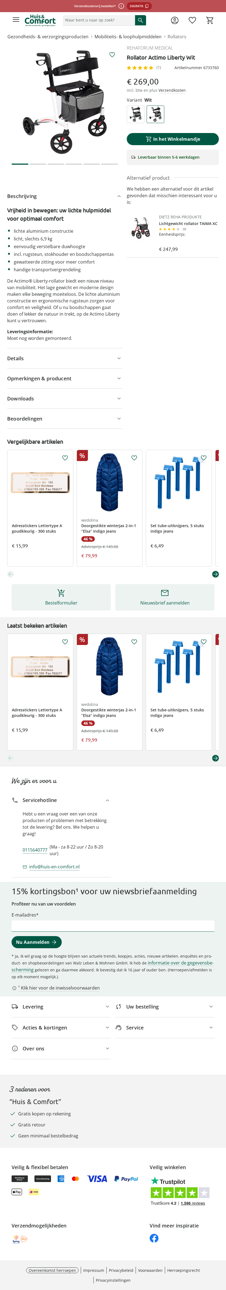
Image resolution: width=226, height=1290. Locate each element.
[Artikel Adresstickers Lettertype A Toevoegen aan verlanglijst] (65, 458)
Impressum (93, 1270)
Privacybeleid (121, 1270)
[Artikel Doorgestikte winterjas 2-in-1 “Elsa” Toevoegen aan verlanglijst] (134, 458)
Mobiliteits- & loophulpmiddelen (128, 37)
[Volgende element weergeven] (215, 574)
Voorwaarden (150, 1270)
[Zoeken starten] (140, 20)
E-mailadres (24, 915)
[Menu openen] (16, 20)
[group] (64, 102)
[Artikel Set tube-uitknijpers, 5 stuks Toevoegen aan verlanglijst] (203, 458)
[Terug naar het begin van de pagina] (220, 1251)
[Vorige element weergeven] (10, 574)
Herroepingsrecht (183, 1270)
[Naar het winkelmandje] (210, 20)
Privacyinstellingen (113, 1280)
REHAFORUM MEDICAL (150, 48)
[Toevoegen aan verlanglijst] (112, 55)
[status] (98, 20)
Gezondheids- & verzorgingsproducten (47, 37)
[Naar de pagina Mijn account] (174, 20)
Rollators (177, 37)
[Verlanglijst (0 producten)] (192, 20)
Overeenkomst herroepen (52, 1270)
